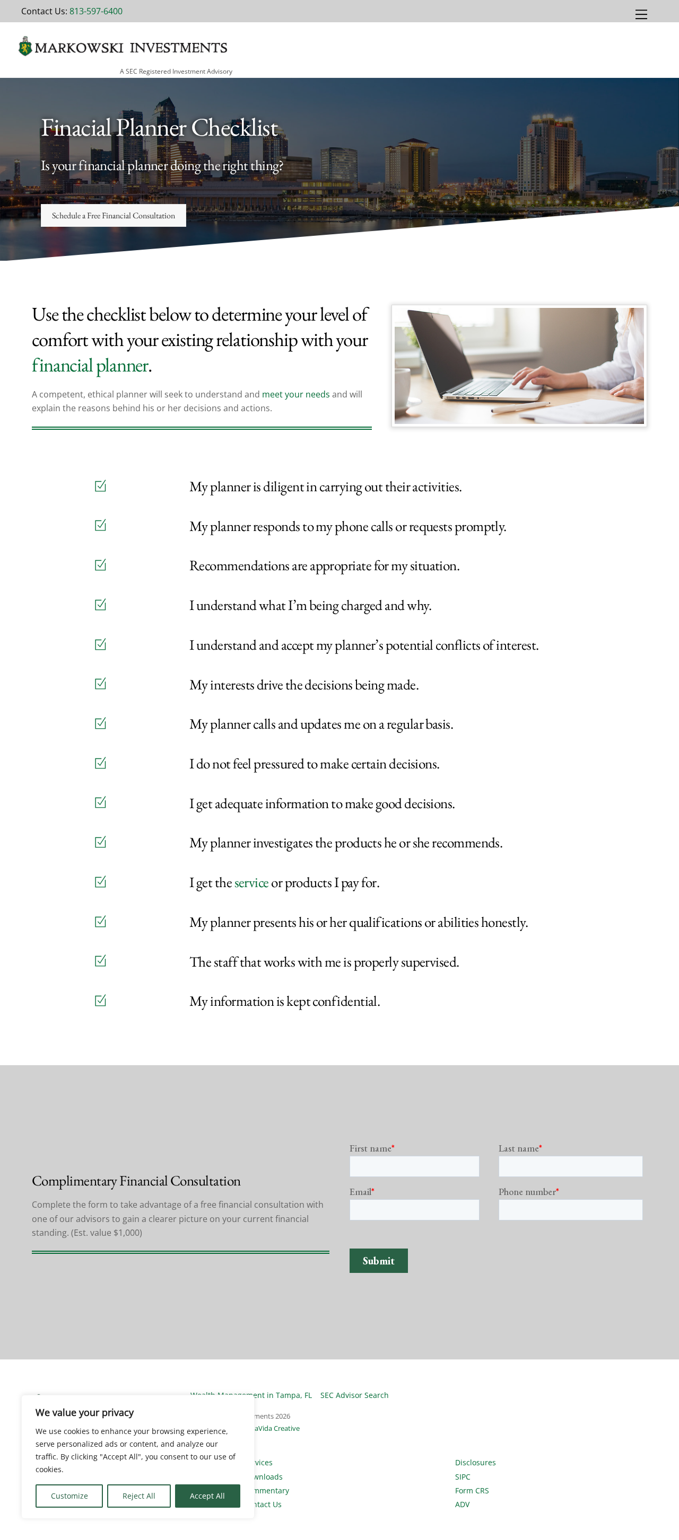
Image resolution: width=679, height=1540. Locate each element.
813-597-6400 (96, 11)
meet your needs (296, 394)
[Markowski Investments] (121, 56)
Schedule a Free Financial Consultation (113, 215)
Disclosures (475, 1462)
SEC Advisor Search (354, 1395)
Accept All (207, 1496)
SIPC (463, 1477)
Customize (69, 1496)
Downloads (263, 1477)
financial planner (90, 364)
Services (258, 1462)
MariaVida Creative (270, 1428)
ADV (462, 1504)
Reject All (139, 1496)
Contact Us (262, 1504)
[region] (138, 1457)
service (251, 882)
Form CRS (472, 1490)
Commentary (266, 1490)
